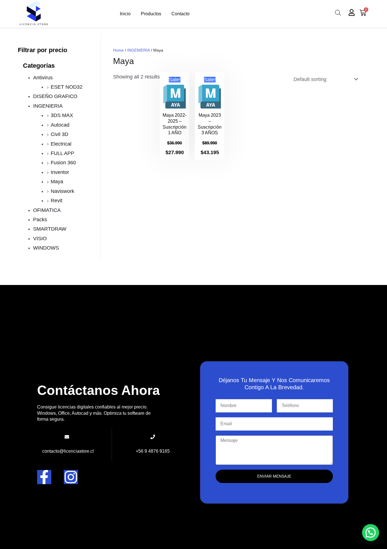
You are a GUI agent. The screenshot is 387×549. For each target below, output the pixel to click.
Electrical (61, 144)
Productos (151, 13)
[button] (370, 532)
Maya (57, 181)
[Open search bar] (338, 12)
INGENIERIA (48, 106)
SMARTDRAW (49, 229)
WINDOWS (46, 248)
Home (118, 50)
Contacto (180, 13)
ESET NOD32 (66, 87)
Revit (56, 200)
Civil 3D (59, 134)
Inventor (60, 172)
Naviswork (62, 191)
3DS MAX (62, 115)
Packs (40, 219)
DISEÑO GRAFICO (55, 96)
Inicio (125, 13)
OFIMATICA (47, 210)
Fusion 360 (63, 162)
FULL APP (62, 153)
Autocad (60, 125)
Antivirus (43, 77)
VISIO (40, 238)
